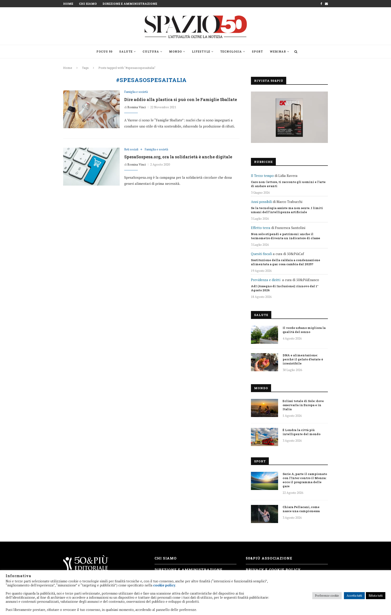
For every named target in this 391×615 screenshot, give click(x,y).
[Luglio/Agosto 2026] (289, 117)
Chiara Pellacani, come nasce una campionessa (301, 509)
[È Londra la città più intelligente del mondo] (264, 437)
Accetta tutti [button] (354, 595)
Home (68, 4)
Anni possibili (261, 201)
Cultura (151, 51)
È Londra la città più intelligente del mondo (301, 432)
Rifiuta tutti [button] (376, 595)
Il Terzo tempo (262, 175)
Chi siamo (88, 4)
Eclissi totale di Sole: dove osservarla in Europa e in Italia (303, 405)
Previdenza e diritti (265, 279)
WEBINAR (278, 51)
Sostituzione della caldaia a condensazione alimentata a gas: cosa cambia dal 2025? (285, 262)
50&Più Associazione (269, 558)
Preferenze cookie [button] (327, 595)
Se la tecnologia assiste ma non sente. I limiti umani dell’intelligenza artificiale (287, 210)
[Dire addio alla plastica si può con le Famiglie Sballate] (91, 109)
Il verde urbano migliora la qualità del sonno (304, 330)
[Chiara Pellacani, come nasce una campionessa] (264, 514)
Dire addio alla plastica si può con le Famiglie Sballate (180, 99)
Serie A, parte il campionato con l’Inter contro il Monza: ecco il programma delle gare (305, 480)
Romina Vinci (136, 107)
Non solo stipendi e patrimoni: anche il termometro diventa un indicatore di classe (285, 236)
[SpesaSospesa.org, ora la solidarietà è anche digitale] (91, 167)
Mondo (175, 51)
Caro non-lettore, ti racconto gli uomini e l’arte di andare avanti (288, 184)
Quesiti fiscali (261, 253)
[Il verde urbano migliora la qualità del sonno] (264, 335)
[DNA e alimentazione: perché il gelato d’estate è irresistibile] (264, 362)
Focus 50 (104, 51)
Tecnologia (231, 51)
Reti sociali (131, 149)
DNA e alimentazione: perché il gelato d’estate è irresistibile (303, 359)
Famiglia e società (136, 92)
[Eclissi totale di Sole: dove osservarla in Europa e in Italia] (264, 408)
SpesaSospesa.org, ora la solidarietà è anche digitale (178, 156)
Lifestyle (201, 51)
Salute (126, 51)
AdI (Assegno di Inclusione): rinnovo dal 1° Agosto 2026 (284, 288)
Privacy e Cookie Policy (273, 569)
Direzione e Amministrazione (130, 4)
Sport (257, 51)
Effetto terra (260, 227)
